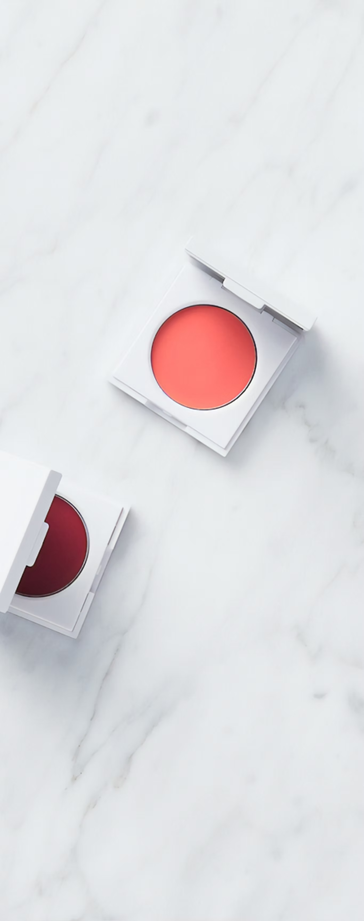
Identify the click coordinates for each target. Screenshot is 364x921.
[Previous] (46, 436)
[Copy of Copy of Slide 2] (228, 531)
